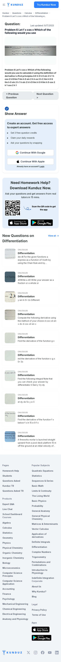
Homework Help (11, 471)
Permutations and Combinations (41, 563)
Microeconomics (11, 568)
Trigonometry (39, 557)
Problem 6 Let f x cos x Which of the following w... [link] (24, 16)
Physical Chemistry (13, 548)
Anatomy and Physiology (15, 619)
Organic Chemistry (12, 553)
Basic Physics (39, 501)
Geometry (8, 538)
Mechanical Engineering (15, 604)
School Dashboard (12, 514)
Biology (6, 563)
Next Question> (45, 95)
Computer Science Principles (12, 574)
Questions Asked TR (13, 491)
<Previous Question (12, 95)
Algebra (7, 522)
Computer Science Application (12, 582)
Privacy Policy (39, 610)
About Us (36, 586)
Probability (37, 506)
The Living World (40, 496)
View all (52, 235)
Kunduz (6, 13)
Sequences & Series (42, 481)
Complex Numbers (41, 552)
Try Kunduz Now (46, 4)
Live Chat (7, 509)
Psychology (9, 599)
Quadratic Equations (42, 471)
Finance (7, 594)
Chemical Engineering (14, 609)
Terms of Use (39, 615)
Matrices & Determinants (45, 524)
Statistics (7, 533)
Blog (34, 596)
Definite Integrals (41, 542)
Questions (16, 13)
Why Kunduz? (39, 591)
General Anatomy (41, 511)
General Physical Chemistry (41, 517)
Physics (7, 543)
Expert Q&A (8, 504)
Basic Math (38, 486)
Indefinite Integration (43, 578)
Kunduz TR (8, 486)
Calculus (28, 13)
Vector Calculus (40, 529)
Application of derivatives (39, 535)
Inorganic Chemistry (13, 558)
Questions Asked (11, 481)
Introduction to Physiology (39, 571)
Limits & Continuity (41, 491)
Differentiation (41, 13)
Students (7, 476)
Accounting (9, 589)
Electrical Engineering (14, 614)
